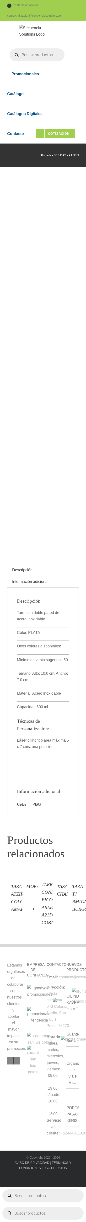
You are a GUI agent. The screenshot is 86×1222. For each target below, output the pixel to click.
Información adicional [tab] (30, 582)
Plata (36, 804)
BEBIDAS (60, 155)
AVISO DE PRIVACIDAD (32, 1163)
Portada (46, 155)
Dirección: (56, 987)
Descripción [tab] (22, 570)
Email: (52, 977)
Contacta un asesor (25, 5)
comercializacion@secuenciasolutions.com (35, 15)
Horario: (54, 1037)
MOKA (33, 886)
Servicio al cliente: (54, 1126)
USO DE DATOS (55, 1168)
